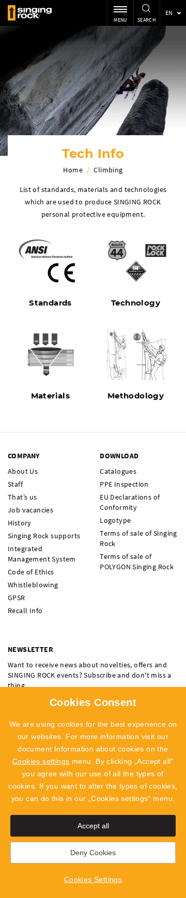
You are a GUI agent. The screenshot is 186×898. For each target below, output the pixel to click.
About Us (23, 471)
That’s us (22, 497)
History (20, 522)
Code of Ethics (31, 571)
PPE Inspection (124, 484)
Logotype (115, 520)
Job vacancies (30, 510)
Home (73, 169)
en (169, 13)
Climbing (108, 169)
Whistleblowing (33, 584)
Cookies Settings (93, 879)
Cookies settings (40, 761)
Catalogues (118, 471)
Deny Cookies (93, 852)
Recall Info (25, 610)
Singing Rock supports (44, 535)
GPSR (16, 597)
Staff (15, 484)
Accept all (93, 826)
